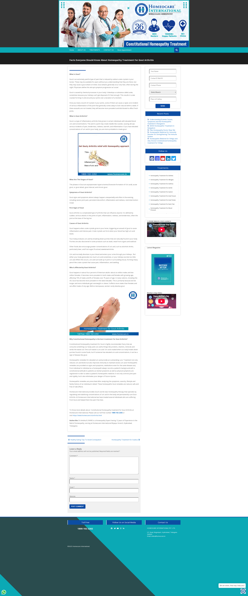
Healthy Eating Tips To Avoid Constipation (85, 440)
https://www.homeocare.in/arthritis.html (87, 415)
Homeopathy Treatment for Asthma (161, 184)
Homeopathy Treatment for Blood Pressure (161, 209)
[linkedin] (168, 158)
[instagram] (157, 158)
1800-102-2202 (117, 413)
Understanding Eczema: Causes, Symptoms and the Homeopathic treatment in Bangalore (160, 121)
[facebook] (152, 158)
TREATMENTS (94, 50)
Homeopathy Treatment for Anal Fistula (163, 200)
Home (71, 50)
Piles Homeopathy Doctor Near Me (162, 130)
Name (72, 478)
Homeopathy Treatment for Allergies (162, 180)
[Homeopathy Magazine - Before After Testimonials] (163, 269)
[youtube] (162, 158)
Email (72, 487)
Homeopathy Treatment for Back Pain (162, 204)
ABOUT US (82, 50)
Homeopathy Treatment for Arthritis (161, 176)
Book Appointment (124, 50)
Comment (73, 456)
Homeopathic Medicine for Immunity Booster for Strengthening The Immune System (162, 134)
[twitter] (173, 158)
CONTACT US (109, 50)
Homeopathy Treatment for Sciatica (125, 440)
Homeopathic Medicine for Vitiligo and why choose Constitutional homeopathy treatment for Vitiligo (162, 141)
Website (72, 496)
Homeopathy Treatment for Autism (161, 192)
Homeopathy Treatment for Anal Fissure (163, 196)
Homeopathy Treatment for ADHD (161, 188)
